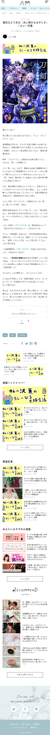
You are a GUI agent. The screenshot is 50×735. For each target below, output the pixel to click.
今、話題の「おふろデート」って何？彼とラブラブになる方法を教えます (34, 604)
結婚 (24, 8)
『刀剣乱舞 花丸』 (13, 159)
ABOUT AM (14, 724)
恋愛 (3, 8)
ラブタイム (13, 8)
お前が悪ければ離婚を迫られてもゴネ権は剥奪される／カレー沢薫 (35, 504)
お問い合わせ (25, 724)
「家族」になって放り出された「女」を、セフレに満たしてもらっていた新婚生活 (35, 492)
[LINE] (35, 343)
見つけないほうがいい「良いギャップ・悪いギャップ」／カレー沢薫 (35, 410)
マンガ (33, 8)
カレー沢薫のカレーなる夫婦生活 (22, 31)
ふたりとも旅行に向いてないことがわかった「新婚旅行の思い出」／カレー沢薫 (35, 515)
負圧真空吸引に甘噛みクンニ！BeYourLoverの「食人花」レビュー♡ (34, 662)
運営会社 (33, 727)
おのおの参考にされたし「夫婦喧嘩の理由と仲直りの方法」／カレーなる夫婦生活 (35, 434)
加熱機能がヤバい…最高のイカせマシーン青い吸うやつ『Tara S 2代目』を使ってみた (34, 616)
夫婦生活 (18, 13)
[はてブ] (31, 343)
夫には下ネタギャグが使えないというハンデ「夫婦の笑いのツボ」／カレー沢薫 (35, 469)
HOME (4, 13)
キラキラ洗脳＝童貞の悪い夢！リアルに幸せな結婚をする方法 (35, 480)
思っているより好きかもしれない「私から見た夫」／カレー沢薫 (35, 422)
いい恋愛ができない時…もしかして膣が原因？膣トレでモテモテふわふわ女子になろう (34, 639)
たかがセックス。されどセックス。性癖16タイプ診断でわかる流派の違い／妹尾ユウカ (35, 627)
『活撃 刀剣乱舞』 (19, 201)
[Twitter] (26, 343)
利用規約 (36, 724)
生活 (12, 335)
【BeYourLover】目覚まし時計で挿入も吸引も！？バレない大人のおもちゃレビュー (34, 650)
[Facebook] (22, 343)
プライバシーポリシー (20, 727)
